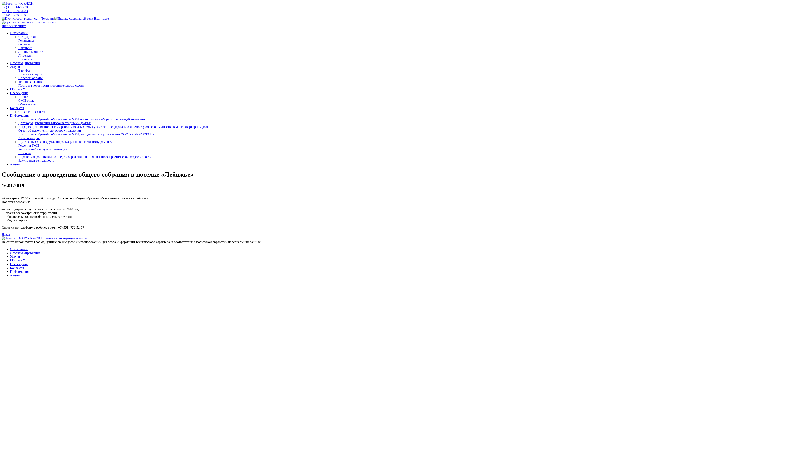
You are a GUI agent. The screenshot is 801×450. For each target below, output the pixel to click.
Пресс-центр (19, 93)
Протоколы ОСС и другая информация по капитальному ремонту (65, 142)
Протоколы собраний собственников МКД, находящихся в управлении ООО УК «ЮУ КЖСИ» (86, 134)
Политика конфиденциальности (64, 238)
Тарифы (24, 70)
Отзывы (24, 44)
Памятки (24, 153)
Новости (24, 97)
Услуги (15, 67)
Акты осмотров (29, 138)
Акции (15, 164)
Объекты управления (25, 63)
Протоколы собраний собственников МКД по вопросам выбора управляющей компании (81, 119)
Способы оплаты (30, 78)
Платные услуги (30, 74)
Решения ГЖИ (28, 145)
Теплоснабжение (30, 82)
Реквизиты (26, 40)
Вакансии (25, 48)
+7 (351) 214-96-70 (15, 7)
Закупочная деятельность (36, 160)
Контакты (17, 108)
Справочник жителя (32, 112)
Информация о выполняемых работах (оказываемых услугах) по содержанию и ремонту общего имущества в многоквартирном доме (113, 127)
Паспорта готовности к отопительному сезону (51, 85)
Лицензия (25, 55)
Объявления (27, 104)
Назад (6, 234)
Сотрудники (27, 37)
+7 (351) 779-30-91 (15, 14)
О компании (19, 33)
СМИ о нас (26, 100)
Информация (19, 115)
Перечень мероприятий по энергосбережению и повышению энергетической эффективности (85, 157)
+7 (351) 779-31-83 (15, 11)
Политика (25, 59)
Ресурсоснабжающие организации (42, 149)
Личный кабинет (14, 26)
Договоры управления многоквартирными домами (54, 123)
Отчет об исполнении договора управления (49, 130)
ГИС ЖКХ (17, 89)
